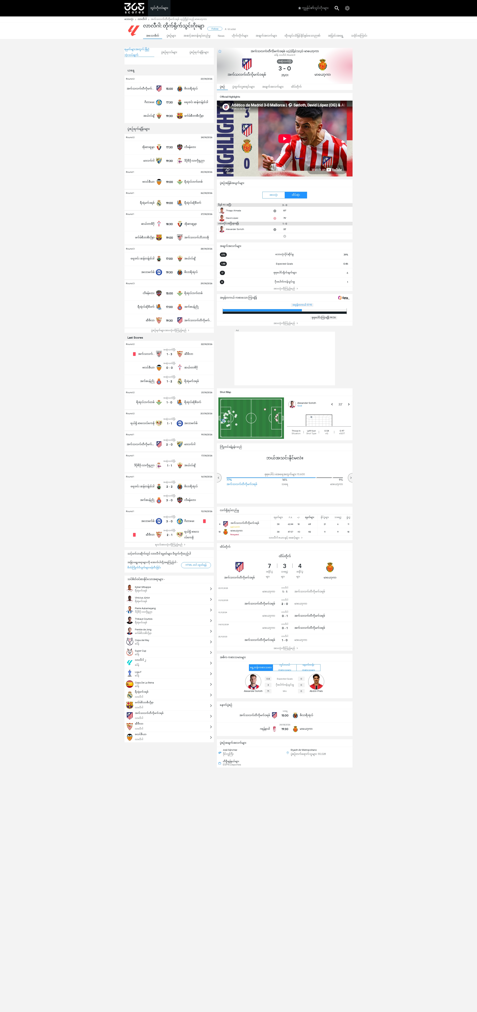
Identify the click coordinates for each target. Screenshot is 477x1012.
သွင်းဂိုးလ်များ (159, 8)
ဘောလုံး (129, 19)
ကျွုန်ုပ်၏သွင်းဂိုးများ (315, 8)
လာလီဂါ (142, 19)
